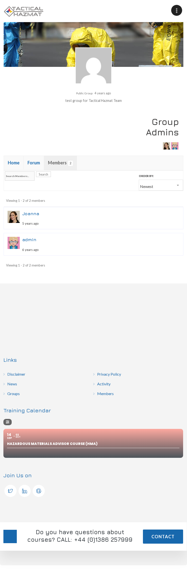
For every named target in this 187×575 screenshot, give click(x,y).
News (12, 383)
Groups (13, 393)
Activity (104, 383)
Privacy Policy (109, 374)
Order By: (146, 175)
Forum (34, 162)
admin (29, 239)
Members (59, 162)
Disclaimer (16, 374)
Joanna (30, 213)
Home (13, 162)
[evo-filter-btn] (7, 422)
